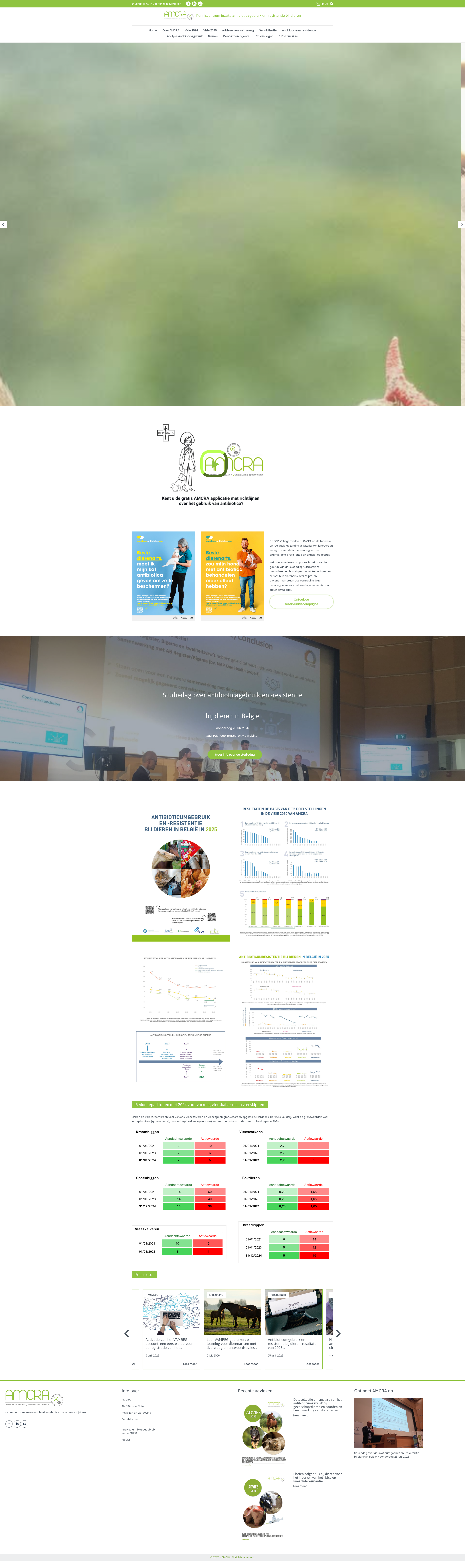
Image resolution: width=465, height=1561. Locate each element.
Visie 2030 (210, 30)
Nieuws (213, 36)
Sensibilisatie (268, 30)
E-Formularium (288, 36)
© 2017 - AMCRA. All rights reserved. (232, 1557)
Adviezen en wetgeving (238, 30)
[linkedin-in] (194, 3)
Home (153, 30)
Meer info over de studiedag (235, 755)
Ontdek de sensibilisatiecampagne (301, 601)
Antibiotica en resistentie (299, 30)
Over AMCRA (171, 30)
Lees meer (190, 1364)
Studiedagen (264, 36)
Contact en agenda (236, 36)
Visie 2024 (191, 30)
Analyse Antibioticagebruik (185, 36)
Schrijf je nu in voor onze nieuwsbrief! (157, 4)
